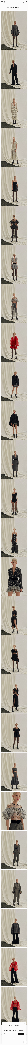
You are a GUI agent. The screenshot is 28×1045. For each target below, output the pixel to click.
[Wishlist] (4, 2)
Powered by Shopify (14, 1044)
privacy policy (21, 1030)
